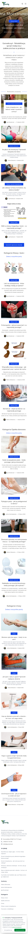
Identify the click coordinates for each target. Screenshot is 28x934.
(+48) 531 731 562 (7, 841)
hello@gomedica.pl (8, 844)
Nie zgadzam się (8, 930)
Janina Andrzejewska (6, 887)
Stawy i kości (14, 21)
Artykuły (4, 848)
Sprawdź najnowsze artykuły (14, 245)
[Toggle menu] (25, 3)
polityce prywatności (16, 927)
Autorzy (4, 881)
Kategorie (4, 894)
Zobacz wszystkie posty (14, 256)
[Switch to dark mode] (22, 3)
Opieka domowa (14, 146)
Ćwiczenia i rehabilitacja (7, 909)
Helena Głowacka (5, 884)
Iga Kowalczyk (4, 890)
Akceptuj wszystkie (20, 930)
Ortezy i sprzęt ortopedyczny (14, 103)
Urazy (14, 633)
